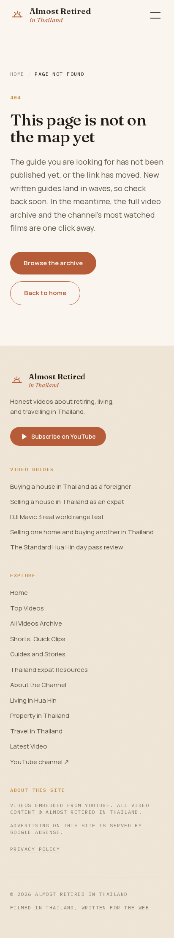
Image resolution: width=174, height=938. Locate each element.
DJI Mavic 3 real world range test (57, 516)
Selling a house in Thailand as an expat (67, 501)
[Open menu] (155, 15)
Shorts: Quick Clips (37, 638)
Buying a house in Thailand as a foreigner (70, 486)
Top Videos (27, 608)
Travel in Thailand (36, 731)
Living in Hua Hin (33, 700)
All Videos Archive (36, 623)
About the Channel (38, 684)
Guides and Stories (37, 654)
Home (17, 74)
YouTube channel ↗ (39, 761)
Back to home (45, 292)
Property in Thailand (39, 715)
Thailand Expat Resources (49, 669)
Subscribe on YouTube (63, 436)
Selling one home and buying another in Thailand (82, 532)
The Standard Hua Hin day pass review (66, 547)
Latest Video (28, 746)
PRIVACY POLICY (35, 849)
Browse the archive (53, 262)
